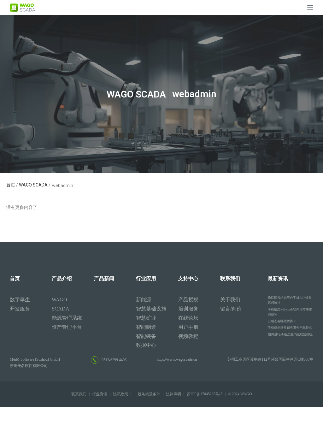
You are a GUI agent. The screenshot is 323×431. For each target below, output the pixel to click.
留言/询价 (231, 308)
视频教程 (188, 336)
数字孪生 (20, 299)
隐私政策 (120, 394)
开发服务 (20, 308)
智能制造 (146, 327)
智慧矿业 (146, 318)
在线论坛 (188, 318)
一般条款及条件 (147, 394)
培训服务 (188, 308)
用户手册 (188, 327)
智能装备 (146, 336)
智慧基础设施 (151, 308)
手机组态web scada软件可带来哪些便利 (290, 312)
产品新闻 (104, 278)
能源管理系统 (67, 318)
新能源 (143, 299)
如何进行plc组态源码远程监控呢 (290, 334)
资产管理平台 (67, 327)
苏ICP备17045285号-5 (204, 394)
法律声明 (173, 394)
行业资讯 (99, 394)
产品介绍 (62, 278)
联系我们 (230, 278)
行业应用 (146, 278)
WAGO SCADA (33, 184)
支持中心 (188, 278)
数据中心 (146, 345)
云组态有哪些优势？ (282, 321)
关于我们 (230, 299)
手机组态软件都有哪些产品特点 (290, 327)
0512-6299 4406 (114, 360)
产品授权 (188, 299)
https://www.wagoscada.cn (177, 359)
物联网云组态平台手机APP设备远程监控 (290, 300)
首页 (11, 184)
